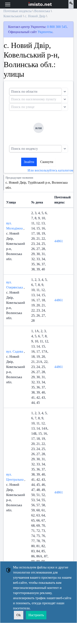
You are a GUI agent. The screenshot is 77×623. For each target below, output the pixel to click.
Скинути (46, 162)
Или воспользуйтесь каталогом (50, 170)
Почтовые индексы (17, 11)
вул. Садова (15, 351)
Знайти (29, 162)
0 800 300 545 (57, 27)
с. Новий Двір (35, 16)
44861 (58, 241)
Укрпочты (45, 32)
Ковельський (12, 16)
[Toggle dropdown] (65, 91)
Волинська (42, 11)
